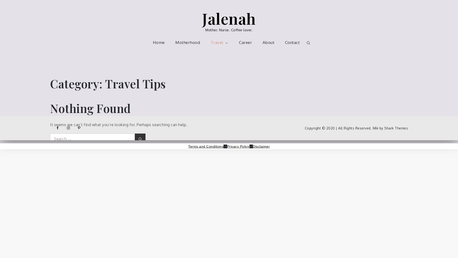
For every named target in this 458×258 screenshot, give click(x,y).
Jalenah (229, 18)
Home (159, 42)
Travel (217, 42)
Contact (292, 42)
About (269, 42)
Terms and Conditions (206, 146)
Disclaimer (261, 146)
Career (245, 42)
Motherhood (187, 42)
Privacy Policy (238, 146)
